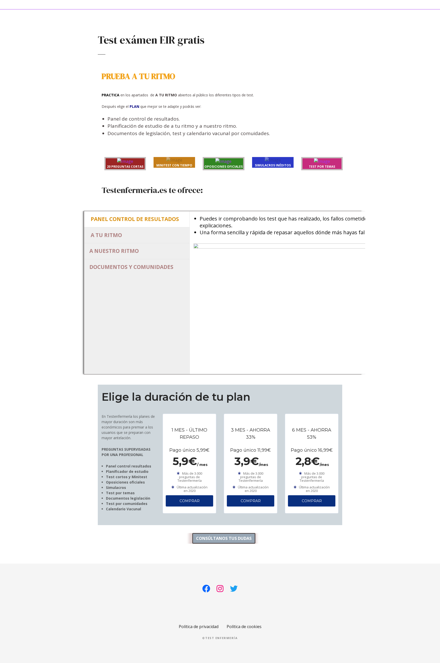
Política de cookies (244, 626)
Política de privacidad (198, 626)
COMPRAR (190, 501)
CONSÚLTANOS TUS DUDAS (224, 538)
